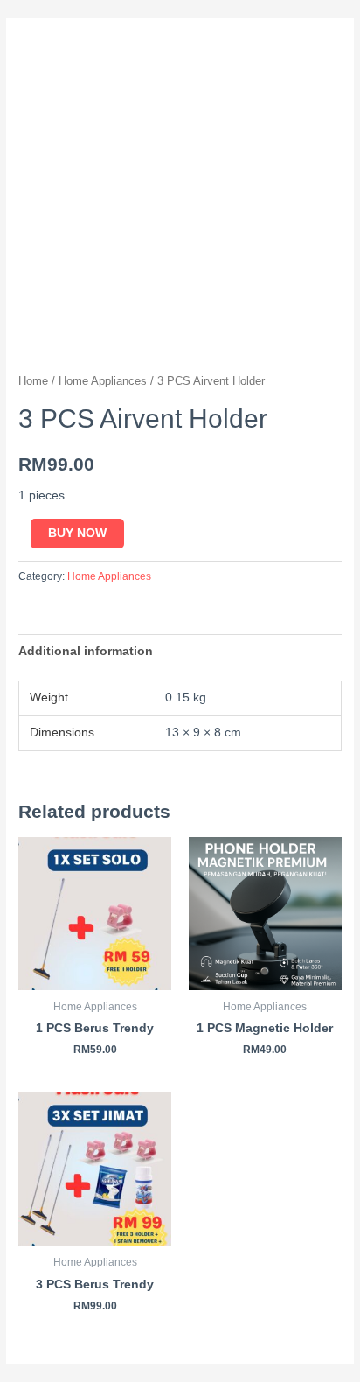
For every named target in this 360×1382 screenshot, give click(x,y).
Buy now (77, 533)
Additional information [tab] (85, 651)
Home (33, 381)
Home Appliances (103, 381)
